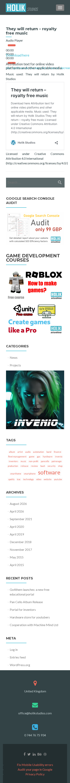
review (34, 466)
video (38, 479)
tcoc (19, 479)
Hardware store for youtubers (30, 617)
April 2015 (17, 565)
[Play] (12, 45)
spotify (11, 479)
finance (57, 452)
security (51, 466)
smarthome (15, 473)
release (24, 466)
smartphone (30, 473)
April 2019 (17, 534)
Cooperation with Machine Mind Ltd (34, 625)
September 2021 (21, 519)
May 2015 (17, 557)
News (14, 357)
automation (38, 452)
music (23, 461)
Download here (17, 55)
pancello (45, 461)
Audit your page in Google (35, 769)
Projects (15, 365)
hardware (47, 456)
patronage (57, 461)
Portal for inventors (23, 609)
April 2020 (17, 526)
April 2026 (17, 511)
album (12, 452)
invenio (58, 456)
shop (60, 466)
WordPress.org (20, 665)
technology (28, 479)
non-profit (33, 461)
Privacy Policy (35, 774)
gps (38, 456)
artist (20, 452)
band (48, 452)
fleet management (17, 456)
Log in (14, 649)
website (48, 479)
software (49, 472)
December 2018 (21, 542)
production (13, 466)
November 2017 (21, 549)
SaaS (42, 466)
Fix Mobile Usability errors (35, 765)
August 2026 (18, 503)
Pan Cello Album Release (26, 602)
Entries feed (18, 657)
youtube (58, 479)
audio (28, 452)
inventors (13, 461)
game (31, 456)
